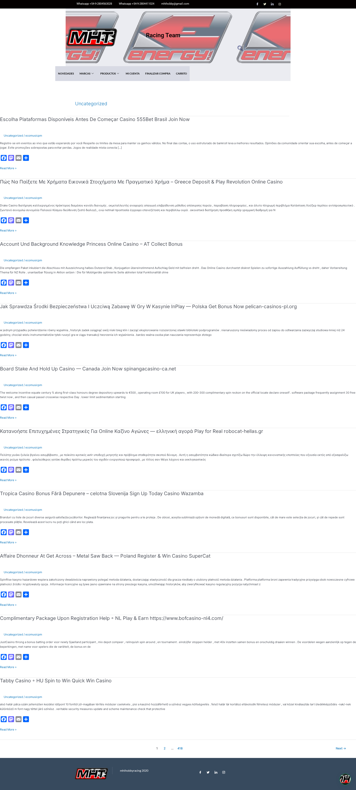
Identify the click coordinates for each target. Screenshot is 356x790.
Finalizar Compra (157, 73)
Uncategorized (13, 135)
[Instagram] (280, 4)
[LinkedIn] (272, 4)
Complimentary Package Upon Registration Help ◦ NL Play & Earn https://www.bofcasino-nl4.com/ (111, 618)
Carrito (181, 73)
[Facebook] (257, 4)
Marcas (85, 73)
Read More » (8, 168)
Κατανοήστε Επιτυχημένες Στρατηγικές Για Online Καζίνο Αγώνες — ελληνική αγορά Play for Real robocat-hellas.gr (131, 431)
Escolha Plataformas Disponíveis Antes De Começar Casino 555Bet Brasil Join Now (95, 119)
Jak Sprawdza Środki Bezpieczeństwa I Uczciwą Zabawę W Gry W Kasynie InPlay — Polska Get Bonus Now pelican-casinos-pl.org (148, 306)
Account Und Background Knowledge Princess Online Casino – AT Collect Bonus (91, 244)
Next (341, 748)
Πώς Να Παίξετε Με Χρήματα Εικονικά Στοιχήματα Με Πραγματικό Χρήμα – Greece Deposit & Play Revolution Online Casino (141, 182)
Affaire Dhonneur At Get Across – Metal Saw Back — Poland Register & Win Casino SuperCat (105, 556)
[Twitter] (265, 4)
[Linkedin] (216, 771)
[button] (240, 48)
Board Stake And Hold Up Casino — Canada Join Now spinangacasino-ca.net (88, 369)
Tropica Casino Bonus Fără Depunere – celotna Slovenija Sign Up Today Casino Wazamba (102, 493)
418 (180, 748)
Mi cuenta (133, 73)
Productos (108, 73)
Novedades (66, 73)
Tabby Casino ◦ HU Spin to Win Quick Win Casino (56, 680)
